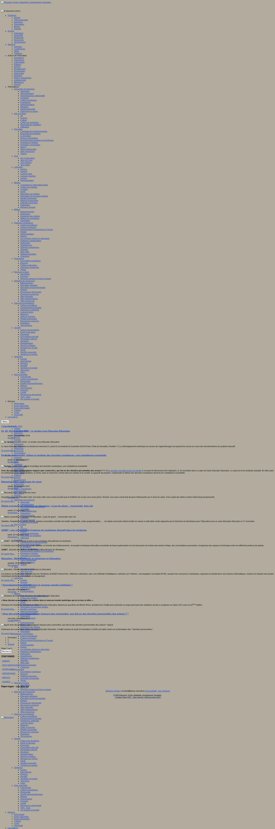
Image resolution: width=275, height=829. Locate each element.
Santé (22, 761)
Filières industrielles (22, 489)
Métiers (17, 620)
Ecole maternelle (21, 817)
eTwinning (24, 667)
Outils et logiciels (27, 727)
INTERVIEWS (8, 669)
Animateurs (19, 469)
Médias (17, 594)
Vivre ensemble (21, 785)
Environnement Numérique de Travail (36, 640)
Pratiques (18, 464)
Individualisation (27, 515)
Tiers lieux (24, 781)
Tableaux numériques (29, 658)
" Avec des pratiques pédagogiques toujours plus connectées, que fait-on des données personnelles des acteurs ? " (65, 613)
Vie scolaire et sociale (29, 810)
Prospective (19, 669)
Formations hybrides (29, 553)
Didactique (18, 444)
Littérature (24, 538)
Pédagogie (19, 449)
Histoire (23, 701)
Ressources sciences (29, 705)
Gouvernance (26, 799)
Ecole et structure (27, 743)
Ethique (23, 797)
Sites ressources (27, 712)
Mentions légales (113, 691)
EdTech (17, 478)
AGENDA (6, 682)
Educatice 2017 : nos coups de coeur (21, 481)
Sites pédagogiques (29, 710)
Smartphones (26, 656)
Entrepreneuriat (27, 623)
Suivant (11, 644)
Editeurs (17, 475)
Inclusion (24, 801)
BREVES (6, 678)
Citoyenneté (25, 788)
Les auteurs (13, 828)
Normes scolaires (27, 756)
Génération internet (28, 750)
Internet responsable (29, 611)
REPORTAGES (8, 673)
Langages (18, 578)
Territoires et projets (28, 765)
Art (21, 527)
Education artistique (29, 696)
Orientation (25, 631)
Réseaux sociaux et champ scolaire (35, 689)
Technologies (20, 453)
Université (18, 826)
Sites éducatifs (26, 707)
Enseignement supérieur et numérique (37, 551)
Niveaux (11, 812)
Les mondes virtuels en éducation (34, 649)
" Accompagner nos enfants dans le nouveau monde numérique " (37, 585)
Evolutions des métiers (30, 627)
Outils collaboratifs (28, 560)
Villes (22, 783)
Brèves (17, 437)
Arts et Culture (20, 524)
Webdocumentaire (28, 665)
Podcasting (25, 654)
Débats (17, 428)
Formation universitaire (30, 556)
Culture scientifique (28, 716)
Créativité (24, 509)
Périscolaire (19, 814)
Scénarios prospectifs (29, 678)
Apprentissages (27, 504)
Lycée (16, 823)
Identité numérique (28, 609)
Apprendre (25, 502)
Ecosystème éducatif (29, 747)
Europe (23, 770)
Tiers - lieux (25, 808)
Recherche (19, 451)
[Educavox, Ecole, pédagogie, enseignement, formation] (26, 2)
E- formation (25, 547)
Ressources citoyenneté (30, 703)
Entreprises (19, 484)
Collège (17, 821)
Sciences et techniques (24, 714)
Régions (24, 774)
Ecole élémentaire (22, 819)
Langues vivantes (28, 587)
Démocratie (25, 792)
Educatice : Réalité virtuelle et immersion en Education (31, 558)
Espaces (24, 674)
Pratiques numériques (23, 634)
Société (17, 739)
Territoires (18, 768)
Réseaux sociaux (21, 683)
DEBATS (6, 661)
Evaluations (25, 513)
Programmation (27, 591)
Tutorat (23, 565)
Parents (17, 495)
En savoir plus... (8, 450)
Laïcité (23, 803)
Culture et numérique (29, 533)
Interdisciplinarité (27, 520)
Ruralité (23, 776)
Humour (23, 582)
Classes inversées (28, 638)
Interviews (18, 433)
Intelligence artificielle (29, 721)
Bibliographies (26, 694)
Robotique (24, 734)
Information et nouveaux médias (34, 607)
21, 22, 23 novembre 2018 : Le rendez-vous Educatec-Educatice (35, 431)
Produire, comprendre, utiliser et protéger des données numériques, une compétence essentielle (53, 455)
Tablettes (24, 660)
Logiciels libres (26, 723)
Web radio (24, 663)
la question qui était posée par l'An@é (125, 471)
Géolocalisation (27, 645)
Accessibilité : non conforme (158, 691)
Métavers (24, 725)
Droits (22, 602)
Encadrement (20, 480)
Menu (5, 421)
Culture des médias (28, 598)
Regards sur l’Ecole (28, 759)
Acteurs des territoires (29, 741)
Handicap (24, 752)
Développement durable (30, 718)
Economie (24, 745)
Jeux (16, 567)
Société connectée (28, 763)
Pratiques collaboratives (30, 652)
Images (23, 647)
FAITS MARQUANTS (11, 665)
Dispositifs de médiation (30, 536)
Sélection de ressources (24, 692)
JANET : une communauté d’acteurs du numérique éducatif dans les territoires (44, 530)
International (25, 772)
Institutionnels (20, 491)
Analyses (18, 457)
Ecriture (23, 580)
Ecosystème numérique (30, 672)
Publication (25, 616)
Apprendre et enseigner (24, 500)
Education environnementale (32, 698)
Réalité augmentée (28, 730)
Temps (23, 681)
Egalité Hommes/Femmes (31, 794)
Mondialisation (26, 754)
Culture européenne (29, 790)
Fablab (23, 643)
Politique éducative (28, 676)
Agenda (17, 440)
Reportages (13, 462)
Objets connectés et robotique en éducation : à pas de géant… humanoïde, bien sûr (47, 506)
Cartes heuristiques (28, 636)
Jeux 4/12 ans (26, 571)
